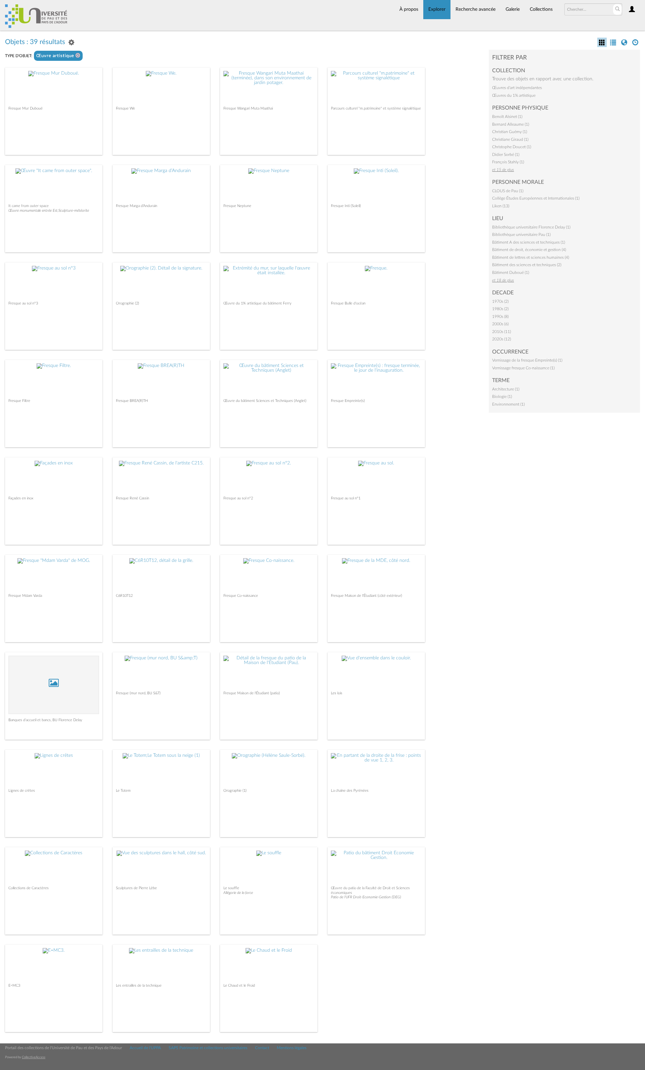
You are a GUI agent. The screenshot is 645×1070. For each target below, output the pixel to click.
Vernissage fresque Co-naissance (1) (523, 368)
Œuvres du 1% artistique (513, 95)
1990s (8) (500, 317)
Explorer (436, 9)
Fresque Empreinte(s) (348, 401)
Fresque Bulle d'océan (348, 303)
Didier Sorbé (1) (505, 155)
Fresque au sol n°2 (238, 498)
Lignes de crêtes (21, 790)
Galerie (513, 9)
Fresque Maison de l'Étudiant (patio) (251, 693)
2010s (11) (501, 332)
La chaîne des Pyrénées (350, 790)
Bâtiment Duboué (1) (510, 273)
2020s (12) (501, 339)
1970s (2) (500, 301)
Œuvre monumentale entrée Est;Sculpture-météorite (48, 210)
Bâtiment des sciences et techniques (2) (526, 265)
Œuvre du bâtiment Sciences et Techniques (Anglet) (264, 401)
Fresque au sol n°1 (345, 498)
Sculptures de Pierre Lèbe (136, 888)
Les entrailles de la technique (139, 985)
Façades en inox (20, 498)
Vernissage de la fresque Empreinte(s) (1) (527, 360)
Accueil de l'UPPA (145, 1048)
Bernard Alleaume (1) (510, 124)
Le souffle (231, 888)
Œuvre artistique (56, 56)
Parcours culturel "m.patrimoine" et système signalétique (376, 108)
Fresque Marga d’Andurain (136, 206)
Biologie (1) (502, 397)
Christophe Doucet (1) (511, 147)
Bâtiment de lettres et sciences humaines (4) (530, 257)
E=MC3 (14, 985)
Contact (262, 1048)
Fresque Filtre (19, 401)
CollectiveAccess (33, 1057)
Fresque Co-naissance (240, 596)
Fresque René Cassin (132, 498)
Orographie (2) (127, 303)
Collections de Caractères (28, 888)
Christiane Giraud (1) (510, 139)
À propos (408, 9)
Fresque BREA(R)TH (132, 401)
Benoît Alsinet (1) (507, 117)
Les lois (336, 693)
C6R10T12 (124, 596)
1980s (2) (500, 309)
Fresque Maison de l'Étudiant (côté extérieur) (366, 596)
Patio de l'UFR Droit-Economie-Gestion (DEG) (366, 897)
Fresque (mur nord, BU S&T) (138, 693)
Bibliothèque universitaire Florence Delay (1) (531, 227)
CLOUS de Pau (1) (507, 191)
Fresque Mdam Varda (25, 596)
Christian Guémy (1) (509, 132)
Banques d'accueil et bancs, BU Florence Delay (45, 720)
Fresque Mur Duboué (25, 108)
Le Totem (123, 790)
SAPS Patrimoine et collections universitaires (208, 1048)
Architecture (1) (505, 389)
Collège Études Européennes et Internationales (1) (535, 198)
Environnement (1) (508, 404)
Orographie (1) (235, 790)
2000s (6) (500, 324)
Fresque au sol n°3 (23, 303)
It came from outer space (28, 206)
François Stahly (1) (508, 162)
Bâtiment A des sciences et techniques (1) (528, 242)
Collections (541, 9)
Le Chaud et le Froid (239, 985)
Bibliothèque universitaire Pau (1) (521, 235)
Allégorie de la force (238, 893)
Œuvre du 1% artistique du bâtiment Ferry (257, 303)
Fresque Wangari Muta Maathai (248, 108)
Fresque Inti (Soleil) (346, 206)
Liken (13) (500, 206)
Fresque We (125, 108)
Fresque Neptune (237, 206)
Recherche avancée (476, 9)
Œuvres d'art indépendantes (517, 88)
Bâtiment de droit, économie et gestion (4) (529, 250)
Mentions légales (291, 1048)
